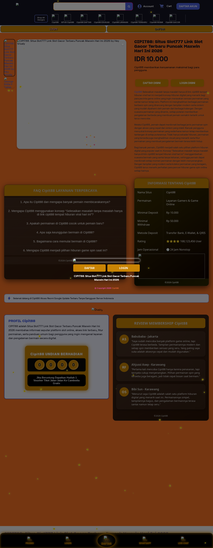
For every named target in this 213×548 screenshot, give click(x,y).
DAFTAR (89, 268)
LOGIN (123, 268)
